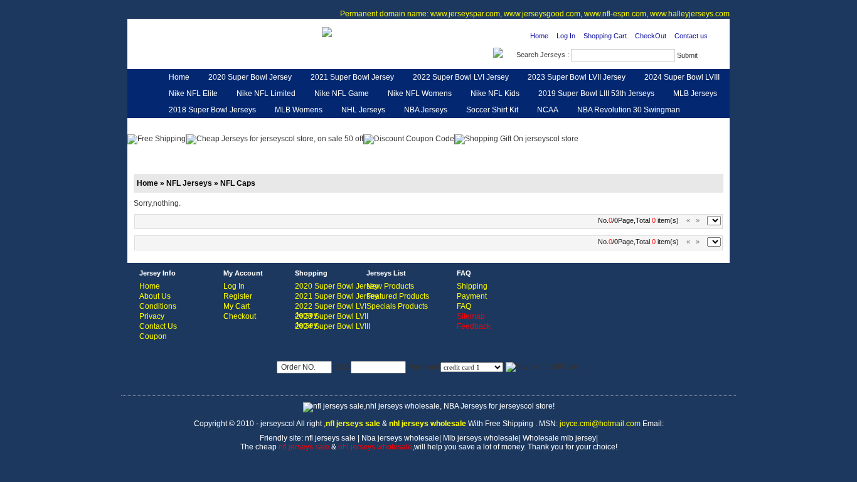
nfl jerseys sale (330, 438)
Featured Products (397, 296)
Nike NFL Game (341, 93)
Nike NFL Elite (193, 93)
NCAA (547, 109)
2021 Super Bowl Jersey (352, 77)
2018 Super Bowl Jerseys (212, 109)
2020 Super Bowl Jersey (250, 77)
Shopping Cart (605, 36)
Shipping (472, 286)
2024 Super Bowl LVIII (682, 77)
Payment (472, 296)
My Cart (236, 306)
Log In (565, 36)
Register (237, 296)
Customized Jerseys (203, 126)
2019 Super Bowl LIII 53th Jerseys (596, 93)
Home (539, 36)
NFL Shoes (474, 126)
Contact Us (158, 326)
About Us (155, 296)
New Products (390, 286)
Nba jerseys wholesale (400, 438)
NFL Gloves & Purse (546, 126)
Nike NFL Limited (266, 93)
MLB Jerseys (695, 93)
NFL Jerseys (334, 126)
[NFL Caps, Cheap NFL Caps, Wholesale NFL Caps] (210, 54)
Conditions (157, 306)
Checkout (239, 316)
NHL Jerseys (363, 109)
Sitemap (471, 316)
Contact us (691, 36)
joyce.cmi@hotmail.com (600, 423)
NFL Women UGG (405, 126)
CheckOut (650, 36)
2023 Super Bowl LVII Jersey (576, 77)
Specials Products (397, 306)
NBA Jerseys (425, 109)
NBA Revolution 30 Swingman (628, 109)
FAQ (464, 306)
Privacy (151, 316)
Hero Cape (275, 126)
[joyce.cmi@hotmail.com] (327, 31)
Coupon (153, 336)
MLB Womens (298, 109)
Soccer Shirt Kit (492, 109)
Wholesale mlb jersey (559, 438)
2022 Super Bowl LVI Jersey (461, 77)
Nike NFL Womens (420, 93)
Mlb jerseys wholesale (481, 438)
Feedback (617, 126)
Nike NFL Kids (495, 93)
